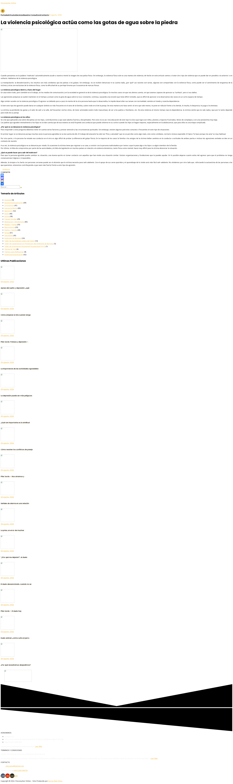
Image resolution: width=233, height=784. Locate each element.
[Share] (116, 183)
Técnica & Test (10, 249)
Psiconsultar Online (8, 3)
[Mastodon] (116, 178)
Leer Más (38, 746)
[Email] (116, 180)
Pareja (6, 233)
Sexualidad (8, 235)
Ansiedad (7, 200)
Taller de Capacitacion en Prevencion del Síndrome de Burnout (29, 244)
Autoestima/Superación (13, 203)
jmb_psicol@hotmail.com (15, 766)
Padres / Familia (10, 230)
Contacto (44, 15)
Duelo (6, 214)
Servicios (19, 15)
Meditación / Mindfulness (14, 222)
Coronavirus (9, 205)
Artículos (12, 15)
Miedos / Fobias (10, 224)
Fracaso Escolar (10, 219)
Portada (4, 15)
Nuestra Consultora (31, 15)
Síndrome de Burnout (12, 238)
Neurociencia (9, 227)
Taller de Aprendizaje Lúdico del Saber (19, 241)
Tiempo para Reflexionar (14, 252)
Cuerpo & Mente (10, 208)
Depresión (8, 211)
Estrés (6, 216)
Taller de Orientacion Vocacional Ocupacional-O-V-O (24, 246)
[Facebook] (116, 175)
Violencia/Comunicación (13, 254)
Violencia (6, 169)
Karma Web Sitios (55, 781)
